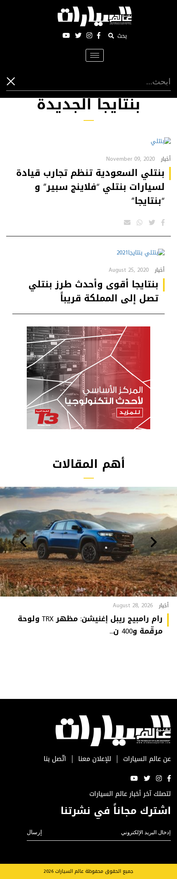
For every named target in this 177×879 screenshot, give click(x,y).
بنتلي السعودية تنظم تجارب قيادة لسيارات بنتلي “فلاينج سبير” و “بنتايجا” (90, 187)
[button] (154, 543)
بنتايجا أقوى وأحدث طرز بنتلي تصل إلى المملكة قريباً (93, 291)
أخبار (166, 159)
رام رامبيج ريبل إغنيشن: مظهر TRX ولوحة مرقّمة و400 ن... (90, 625)
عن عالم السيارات (147, 759)
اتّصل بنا (55, 759)
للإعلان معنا (94, 759)
